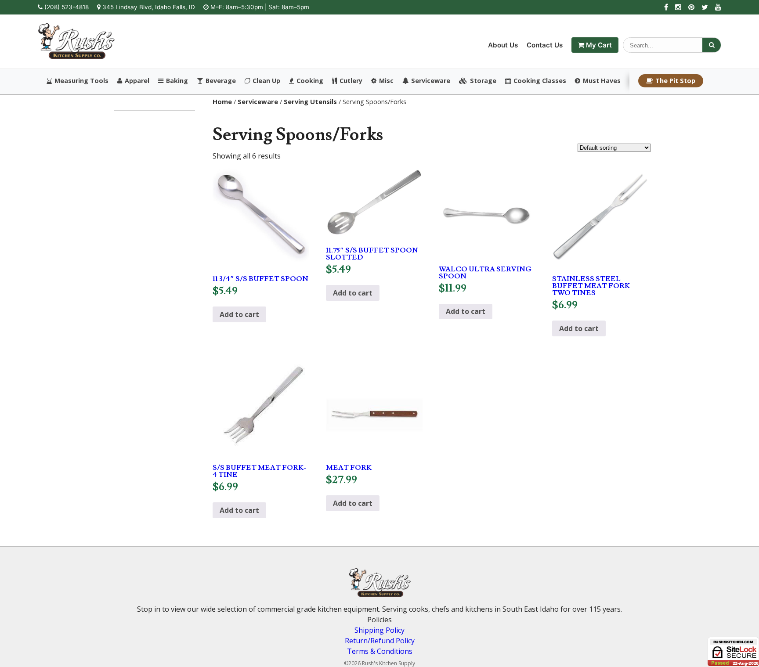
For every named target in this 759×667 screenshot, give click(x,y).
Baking (177, 81)
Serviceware (430, 81)
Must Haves (602, 81)
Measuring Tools (81, 81)
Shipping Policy (379, 630)
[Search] (711, 45)
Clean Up (266, 81)
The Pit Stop (675, 80)
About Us (503, 45)
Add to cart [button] (239, 314)
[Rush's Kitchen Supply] (76, 56)
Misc (386, 81)
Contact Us (545, 45)
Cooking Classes (539, 81)
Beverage (221, 81)
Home (222, 101)
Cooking (309, 81)
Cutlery (351, 81)
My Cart (598, 45)
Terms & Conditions (379, 651)
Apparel (137, 81)
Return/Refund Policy (380, 640)
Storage (483, 81)
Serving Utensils (310, 101)
